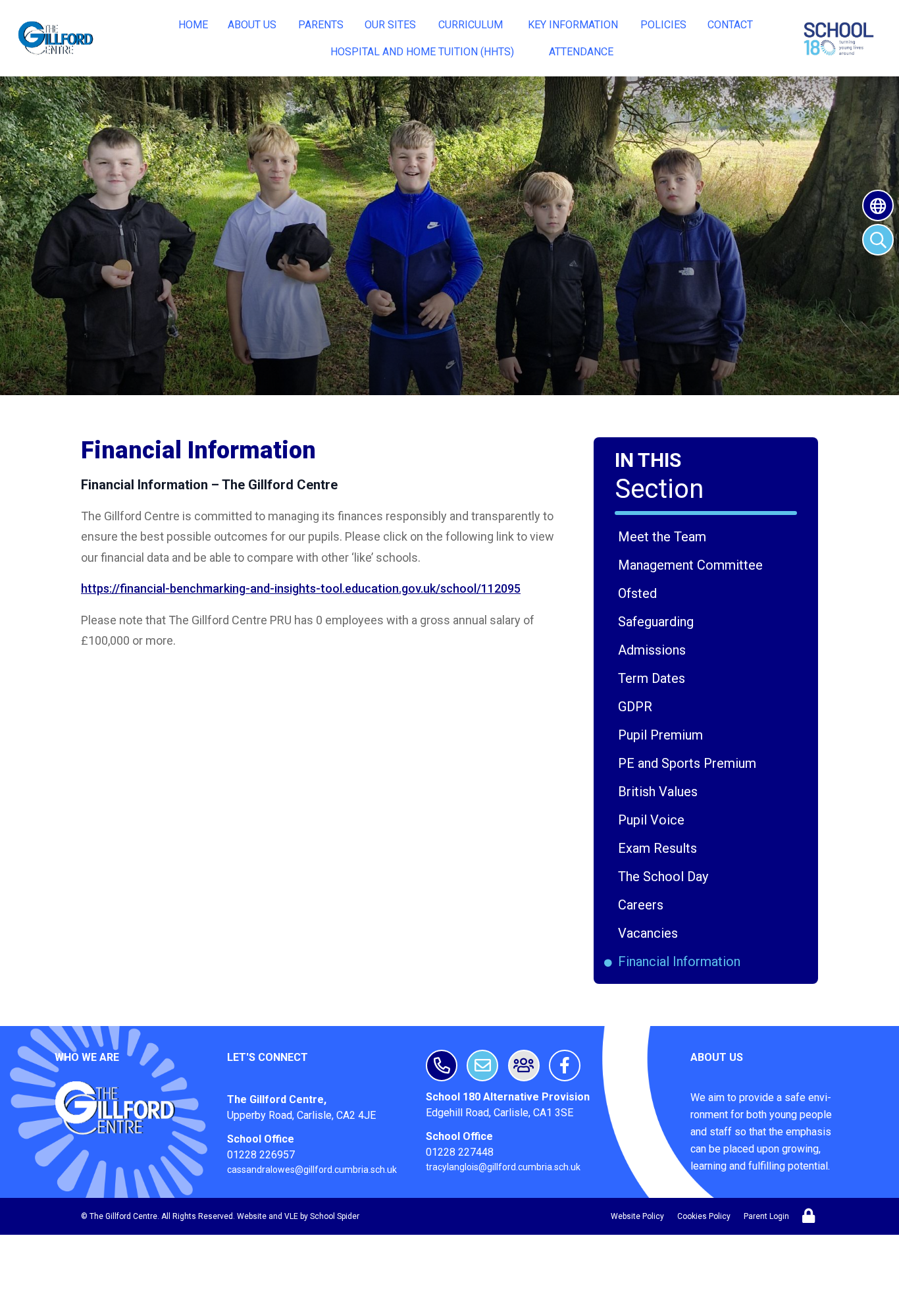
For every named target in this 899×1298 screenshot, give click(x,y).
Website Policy (637, 1216)
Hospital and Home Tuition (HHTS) (422, 51)
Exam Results (660, 848)
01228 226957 (261, 1155)
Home (193, 24)
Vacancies (650, 933)
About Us (252, 24)
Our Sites (390, 24)
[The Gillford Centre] (57, 38)
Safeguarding (658, 622)
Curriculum (470, 24)
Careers (643, 905)
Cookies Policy (704, 1216)
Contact (730, 24)
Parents (321, 24)
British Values (660, 791)
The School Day (665, 876)
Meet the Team (664, 537)
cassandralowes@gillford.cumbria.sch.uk (312, 1169)
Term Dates (654, 678)
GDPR (637, 707)
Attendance (581, 51)
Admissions (654, 650)
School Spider (334, 1216)
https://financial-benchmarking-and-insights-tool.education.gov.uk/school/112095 (301, 588)
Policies (663, 24)
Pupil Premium (663, 735)
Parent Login (766, 1216)
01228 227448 (460, 1152)
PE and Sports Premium (689, 763)
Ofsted (640, 593)
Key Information (573, 24)
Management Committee (693, 565)
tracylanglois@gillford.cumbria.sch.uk (503, 1167)
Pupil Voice (653, 820)
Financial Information (681, 961)
